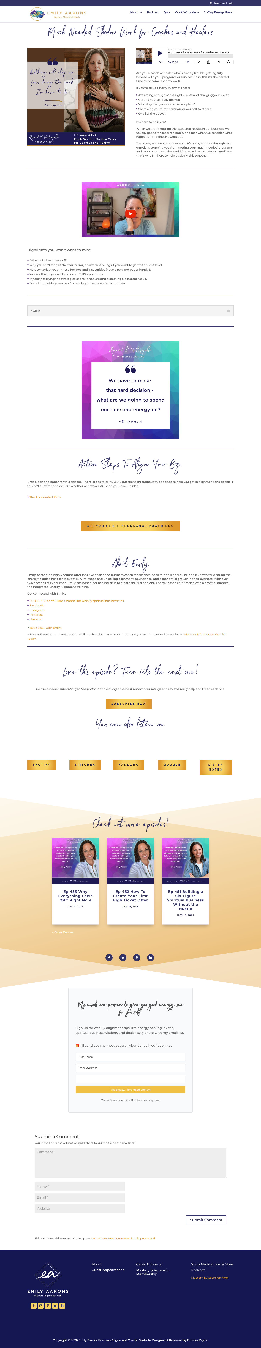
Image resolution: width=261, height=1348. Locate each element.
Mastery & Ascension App (209, 1277)
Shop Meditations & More (212, 1264)
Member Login (223, 3)
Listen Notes (215, 767)
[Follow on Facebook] (34, 1306)
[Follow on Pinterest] (48, 1306)
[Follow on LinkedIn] (62, 1306)
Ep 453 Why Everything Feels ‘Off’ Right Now (75, 896)
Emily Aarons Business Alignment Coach (107, 1340)
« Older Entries (62, 932)
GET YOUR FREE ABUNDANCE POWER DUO (130, 526)
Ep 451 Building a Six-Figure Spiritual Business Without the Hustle (185, 900)
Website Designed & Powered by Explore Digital (173, 1340)
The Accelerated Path (45, 497)
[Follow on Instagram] (41, 1306)
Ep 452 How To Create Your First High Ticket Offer (130, 896)
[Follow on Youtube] (55, 1306)
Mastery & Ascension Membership (153, 1272)
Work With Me (185, 12)
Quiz (167, 12)
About (134, 12)
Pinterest (36, 614)
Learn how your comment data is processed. (123, 1238)
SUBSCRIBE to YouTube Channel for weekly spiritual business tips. (76, 601)
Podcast (153, 12)
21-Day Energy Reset (219, 12)
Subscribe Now (128, 703)
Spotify (42, 764)
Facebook (36, 605)
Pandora (129, 764)
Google (172, 764)
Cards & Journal (149, 1264)
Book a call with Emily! (46, 627)
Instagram (37, 610)
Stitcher (85, 764)
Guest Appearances (108, 1270)
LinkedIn (35, 619)
